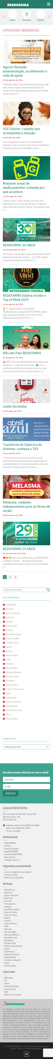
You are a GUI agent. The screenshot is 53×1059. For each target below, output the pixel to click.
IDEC (6, 992)
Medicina (9, 663)
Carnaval (9, 621)
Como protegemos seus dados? (18, 872)
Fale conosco (10, 857)
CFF (5, 980)
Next (45, 16)
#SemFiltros (11, 604)
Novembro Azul (12, 676)
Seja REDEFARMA (11, 851)
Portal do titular (11, 875)
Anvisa (7, 983)
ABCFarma (8, 978)
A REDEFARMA (10, 843)
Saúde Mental (11, 706)
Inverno (9, 651)
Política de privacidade (13, 877)
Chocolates (26, 20)
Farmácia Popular (11, 986)
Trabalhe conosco (12, 860)
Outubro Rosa (12, 685)
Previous (10, 16)
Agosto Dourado (13, 613)
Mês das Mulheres (13, 672)
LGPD (8, 659)
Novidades (10, 680)
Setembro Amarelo (14, 710)
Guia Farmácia (10, 989)
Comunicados (11, 625)
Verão (8, 714)
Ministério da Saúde (12, 994)
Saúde (8, 693)
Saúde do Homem (13, 701)
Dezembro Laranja (13, 634)
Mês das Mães (12, 668)
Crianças (9, 630)
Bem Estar (10, 617)
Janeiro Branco (12, 655)
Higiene (9, 647)
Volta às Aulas (12, 718)
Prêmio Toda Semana (15, 689)
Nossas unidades (11, 848)
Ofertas (7, 846)
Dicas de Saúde (12, 638)
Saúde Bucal (11, 697)
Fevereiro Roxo (12, 642)
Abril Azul (10, 609)
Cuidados (40, 20)
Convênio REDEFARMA (13, 854)
